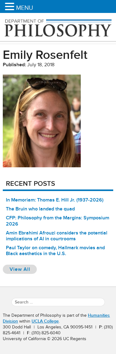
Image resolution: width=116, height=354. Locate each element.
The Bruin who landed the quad (40, 209)
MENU (24, 7)
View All (23, 269)
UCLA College (45, 321)
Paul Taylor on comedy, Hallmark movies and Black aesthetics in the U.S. (55, 250)
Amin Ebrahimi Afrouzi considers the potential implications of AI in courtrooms (56, 236)
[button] (10, 7)
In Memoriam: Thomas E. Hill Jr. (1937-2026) (54, 200)
